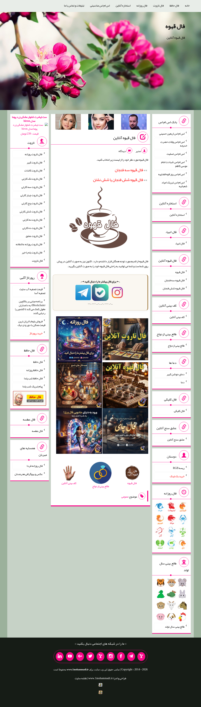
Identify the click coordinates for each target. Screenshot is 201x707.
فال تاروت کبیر (35, 162)
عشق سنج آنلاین (176, 439)
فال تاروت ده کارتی (32, 227)
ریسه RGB (179, 468)
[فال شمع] (79, 386)
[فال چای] (125, 432)
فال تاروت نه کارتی (33, 219)
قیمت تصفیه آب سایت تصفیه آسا (32, 291)
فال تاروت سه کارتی (32, 187)
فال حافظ (174, 5)
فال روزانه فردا (35, 466)
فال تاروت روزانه (34, 154)
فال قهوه (175, 26)
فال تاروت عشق (34, 236)
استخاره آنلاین (123, 5)
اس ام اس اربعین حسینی (172, 133)
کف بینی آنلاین (177, 317)
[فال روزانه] (79, 340)
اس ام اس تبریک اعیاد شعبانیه (174, 184)
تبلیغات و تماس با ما (74, 5)
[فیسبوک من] (121, 656)
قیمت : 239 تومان (29, 125)
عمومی (124, 496)
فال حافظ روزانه (34, 370)
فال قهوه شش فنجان (174, 288)
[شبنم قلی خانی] (68, 122)
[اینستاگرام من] (111, 656)
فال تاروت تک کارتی (32, 178)
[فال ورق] (79, 432)
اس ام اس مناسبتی (100, 5)
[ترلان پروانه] (101, 122)
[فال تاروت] (125, 340)
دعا (183, 382)
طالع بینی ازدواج (176, 345)
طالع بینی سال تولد (175, 626)
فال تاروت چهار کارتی (31, 195)
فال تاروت (158, 5)
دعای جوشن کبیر (176, 374)
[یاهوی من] (141, 656)
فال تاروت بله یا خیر (32, 252)
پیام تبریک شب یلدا (32, 386)
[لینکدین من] (60, 656)
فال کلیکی (179, 411)
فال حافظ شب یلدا (33, 378)
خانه (187, 5)
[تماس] (100, 656)
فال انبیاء (180, 243)
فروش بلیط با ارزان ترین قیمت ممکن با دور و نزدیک (31, 323)
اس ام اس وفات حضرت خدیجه (173, 143)
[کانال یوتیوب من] (70, 656)
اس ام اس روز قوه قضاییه (171, 174)
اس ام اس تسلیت (176, 154)
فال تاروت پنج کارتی (32, 203)
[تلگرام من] (131, 656)
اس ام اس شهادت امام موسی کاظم (174, 164)
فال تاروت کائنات (33, 170)
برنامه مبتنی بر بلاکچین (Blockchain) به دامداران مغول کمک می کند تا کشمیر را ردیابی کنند (30, 307)
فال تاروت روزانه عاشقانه (29, 244)
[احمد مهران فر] (134, 122)
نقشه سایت (81, 678)
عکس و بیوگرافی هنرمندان (29, 474)
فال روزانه (141, 5)
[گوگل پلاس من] (80, 656)
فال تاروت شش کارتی (31, 211)
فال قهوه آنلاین (124, 138)
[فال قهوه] (125, 386)
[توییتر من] (90, 656)
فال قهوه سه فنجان (174, 280)
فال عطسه (37, 431)
